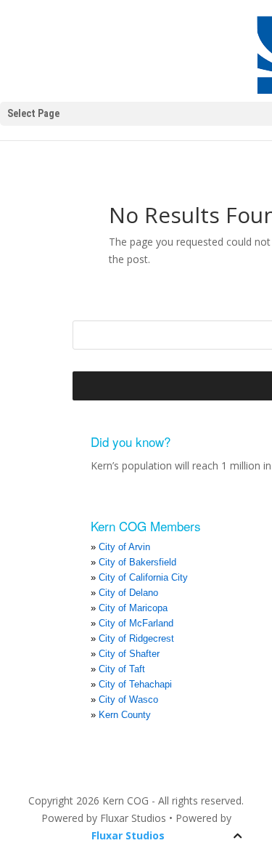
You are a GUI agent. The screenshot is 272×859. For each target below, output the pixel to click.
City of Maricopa (133, 607)
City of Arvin (124, 546)
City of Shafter (129, 653)
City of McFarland (136, 623)
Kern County (125, 714)
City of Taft (122, 669)
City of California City (143, 577)
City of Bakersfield (137, 562)
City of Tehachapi (135, 684)
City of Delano (128, 592)
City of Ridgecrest (136, 638)
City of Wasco (128, 699)
